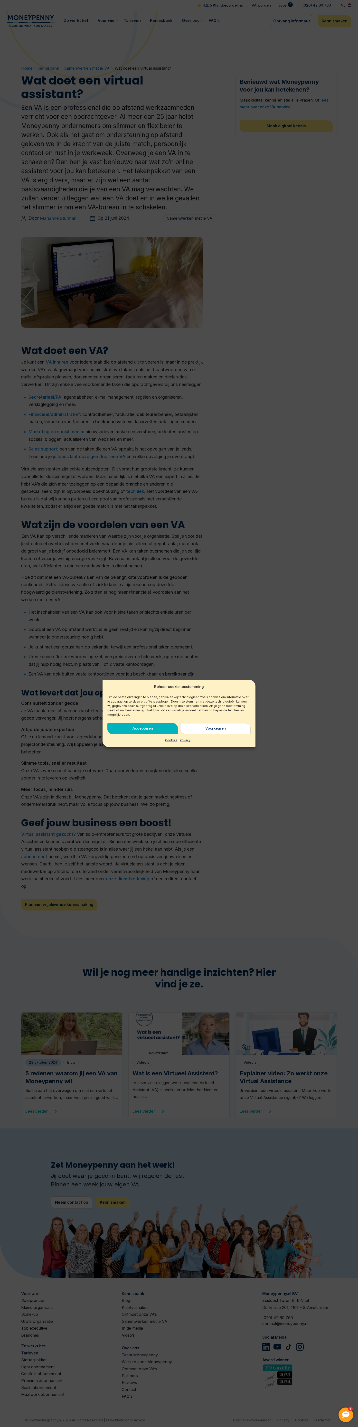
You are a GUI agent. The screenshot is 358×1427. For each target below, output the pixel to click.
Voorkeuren (215, 728)
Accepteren (142, 728)
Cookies (171, 740)
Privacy (185, 740)
